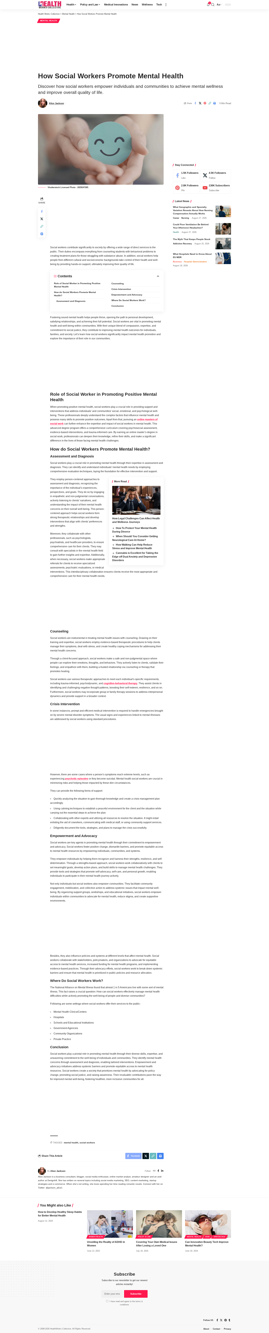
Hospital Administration (195, 262)
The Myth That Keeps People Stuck (191, 239)
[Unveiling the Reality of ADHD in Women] (110, 1224)
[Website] (154, 1171)
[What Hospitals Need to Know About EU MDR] (223, 258)
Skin (207, 1237)
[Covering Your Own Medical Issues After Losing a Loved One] (159, 1224)
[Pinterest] (186, 188)
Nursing (185, 218)
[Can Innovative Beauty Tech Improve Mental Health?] (208, 1224)
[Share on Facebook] (195, 103)
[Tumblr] (229, 1320)
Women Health (96, 1237)
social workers (87, 1142)
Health (176, 232)
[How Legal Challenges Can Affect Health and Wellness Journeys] (136, 500)
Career (176, 218)
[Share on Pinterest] (205, 103)
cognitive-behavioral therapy (120, 683)
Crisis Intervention (121, 289)
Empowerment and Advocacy (126, 294)
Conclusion (117, 306)
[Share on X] (200, 103)
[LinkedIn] (162, 1171)
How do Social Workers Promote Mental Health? (75, 294)
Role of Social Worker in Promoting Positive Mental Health (77, 285)
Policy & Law (144, 1237)
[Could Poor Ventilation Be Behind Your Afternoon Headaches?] (223, 229)
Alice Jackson (56, 103)
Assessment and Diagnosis (70, 301)
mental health (71, 1142)
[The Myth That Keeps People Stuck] (223, 243)
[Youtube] (216, 188)
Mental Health (48, 21)
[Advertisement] (134, 47)
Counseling (117, 283)
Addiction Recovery (182, 244)
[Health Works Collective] (49, 4)
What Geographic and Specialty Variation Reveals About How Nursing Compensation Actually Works (193, 210)
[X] (216, 175)
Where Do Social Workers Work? (128, 300)
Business (177, 262)
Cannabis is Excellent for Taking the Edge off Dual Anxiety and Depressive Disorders (135, 557)
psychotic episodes (76, 778)
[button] (166, 4)
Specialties (219, 1237)
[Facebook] (158, 1171)
